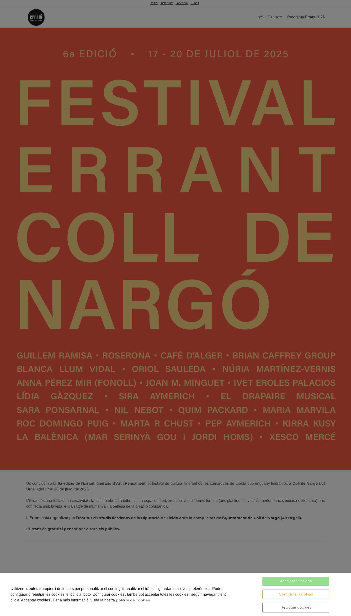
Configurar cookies (296, 594)
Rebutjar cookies (296, 607)
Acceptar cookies (296, 581)
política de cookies (133, 600)
